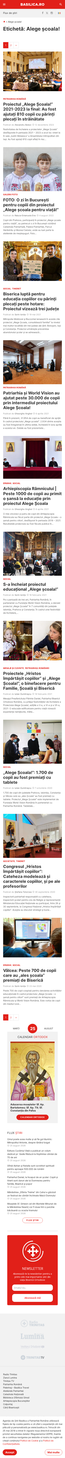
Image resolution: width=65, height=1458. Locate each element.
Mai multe (53, 1452)
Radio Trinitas (10, 1374)
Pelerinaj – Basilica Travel (16, 1387)
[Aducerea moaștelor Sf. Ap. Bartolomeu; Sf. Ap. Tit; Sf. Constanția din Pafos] (32, 1071)
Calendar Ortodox (32, 1117)
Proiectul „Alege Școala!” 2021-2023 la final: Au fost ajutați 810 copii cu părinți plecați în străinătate (29, 111)
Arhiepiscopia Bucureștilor (16, 1400)
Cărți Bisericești (11, 1407)
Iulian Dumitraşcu (23, 694)
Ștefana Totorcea (23, 892)
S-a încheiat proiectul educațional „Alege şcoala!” (30, 587)
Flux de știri (10, 13)
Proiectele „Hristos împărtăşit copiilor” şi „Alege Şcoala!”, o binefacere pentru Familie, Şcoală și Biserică (32, 681)
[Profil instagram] (52, 13)
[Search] (60, 4)
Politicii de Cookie (29, 1440)
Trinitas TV (8, 1381)
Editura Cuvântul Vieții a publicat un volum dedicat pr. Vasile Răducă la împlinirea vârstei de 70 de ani (32, 1154)
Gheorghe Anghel (23, 413)
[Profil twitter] (47, 13)
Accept (9, 1452)
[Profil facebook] (42, 13)
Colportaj (7, 1404)
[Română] (60, 13)
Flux (14, 1133)
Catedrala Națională (13, 1394)
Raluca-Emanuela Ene (25, 215)
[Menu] (4, 4)
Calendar (33, 1037)
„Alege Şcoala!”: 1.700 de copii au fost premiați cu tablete (28, 777)
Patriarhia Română (12, 1384)
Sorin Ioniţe (20, 314)
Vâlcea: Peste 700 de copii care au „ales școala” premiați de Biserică (29, 975)
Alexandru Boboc (23, 124)
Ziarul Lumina (10, 1377)
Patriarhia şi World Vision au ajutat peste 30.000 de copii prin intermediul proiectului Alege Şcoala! (31, 400)
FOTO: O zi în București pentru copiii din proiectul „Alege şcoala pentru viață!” (31, 204)
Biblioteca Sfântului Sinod (16, 1397)
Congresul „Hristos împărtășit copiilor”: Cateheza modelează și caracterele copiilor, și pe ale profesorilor (31, 876)
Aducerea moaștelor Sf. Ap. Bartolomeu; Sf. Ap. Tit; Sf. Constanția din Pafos (27, 1107)
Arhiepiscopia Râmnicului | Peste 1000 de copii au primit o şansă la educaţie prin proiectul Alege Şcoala (32, 496)
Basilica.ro (32, 4)
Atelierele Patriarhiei (13, 1391)
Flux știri (32, 1220)
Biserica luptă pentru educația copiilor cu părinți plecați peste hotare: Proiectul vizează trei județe (31, 301)
